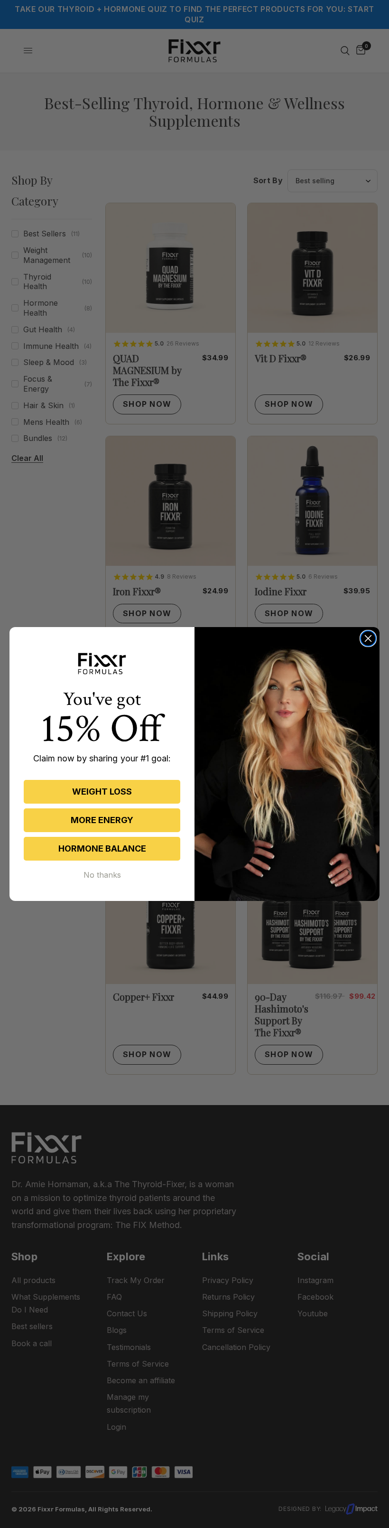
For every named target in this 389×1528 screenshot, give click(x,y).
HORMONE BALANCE (102, 848)
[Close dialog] (368, 638)
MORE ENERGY (102, 820)
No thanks (102, 875)
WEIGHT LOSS (102, 792)
